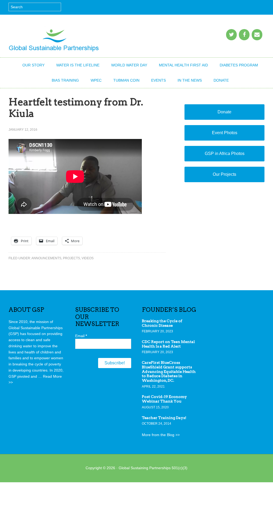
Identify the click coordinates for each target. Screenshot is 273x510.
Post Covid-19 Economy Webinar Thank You (164, 399)
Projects (71, 258)
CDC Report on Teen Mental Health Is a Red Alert (168, 344)
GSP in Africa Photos (224, 153)
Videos (88, 258)
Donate (224, 112)
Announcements (46, 258)
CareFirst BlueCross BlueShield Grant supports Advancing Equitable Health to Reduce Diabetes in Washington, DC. (169, 371)
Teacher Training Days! (164, 418)
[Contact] (257, 34)
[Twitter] (231, 34)
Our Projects (224, 174)
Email (81, 336)
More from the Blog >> (161, 435)
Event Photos (224, 132)
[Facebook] (244, 34)
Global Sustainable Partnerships (54, 38)
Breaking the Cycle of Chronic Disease (162, 323)
